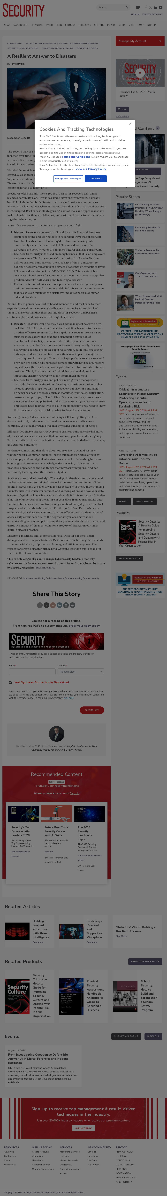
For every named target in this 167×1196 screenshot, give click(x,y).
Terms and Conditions (76, 157)
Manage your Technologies (68, 178)
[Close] (130, 123)
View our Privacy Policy (91, 169)
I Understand (96, 178)
